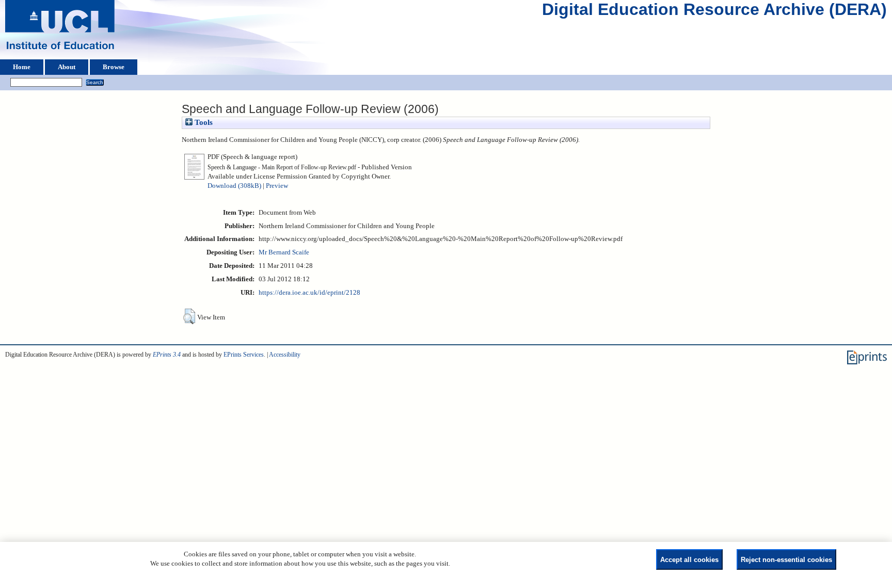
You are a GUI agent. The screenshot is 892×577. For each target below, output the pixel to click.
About (66, 67)
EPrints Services (244, 354)
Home (21, 67)
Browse (113, 67)
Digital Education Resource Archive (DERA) (714, 12)
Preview (277, 185)
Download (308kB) (234, 185)
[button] (189, 316)
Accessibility (284, 354)
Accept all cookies (689, 560)
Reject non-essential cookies (786, 560)
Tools (203, 122)
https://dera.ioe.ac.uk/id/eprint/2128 (309, 292)
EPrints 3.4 (167, 354)
